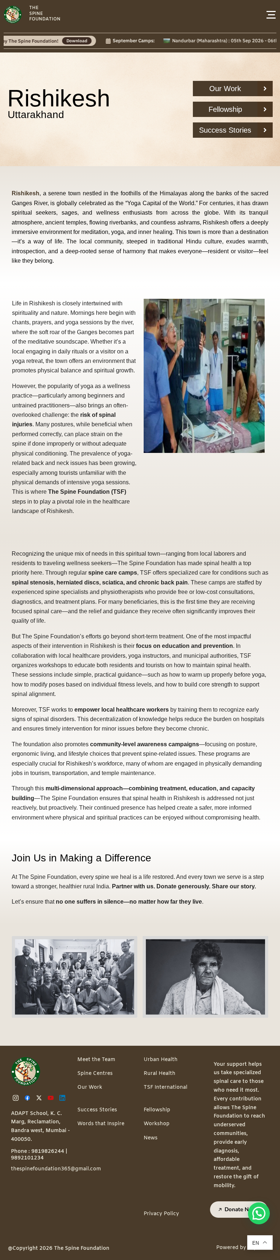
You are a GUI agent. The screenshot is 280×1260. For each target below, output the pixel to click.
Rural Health (159, 1073)
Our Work (89, 1087)
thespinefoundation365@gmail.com (56, 1169)
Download (48, 40)
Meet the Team (96, 1059)
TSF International (165, 1087)
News (151, 1138)
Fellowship (157, 1110)
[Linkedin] (63, 1097)
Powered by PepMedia (244, 1247)
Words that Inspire (100, 1123)
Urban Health (161, 1059)
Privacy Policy (161, 1213)
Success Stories (97, 1110)
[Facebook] (28, 1097)
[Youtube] (52, 1097)
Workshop (157, 1123)
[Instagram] (17, 1097)
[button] (259, 1213)
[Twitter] (40, 1097)
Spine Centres (95, 1073)
